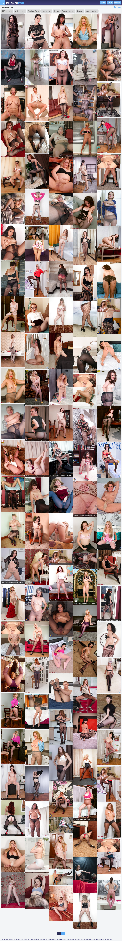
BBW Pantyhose (7, 11)
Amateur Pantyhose (68, 11)
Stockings (80, 11)
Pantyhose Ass (46, 11)
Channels (117, 2)
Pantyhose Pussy (33, 11)
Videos (110, 2)
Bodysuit (56, 11)
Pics (102, 2)
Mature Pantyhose (91, 11)
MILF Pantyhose (20, 11)
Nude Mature (15, 2)
